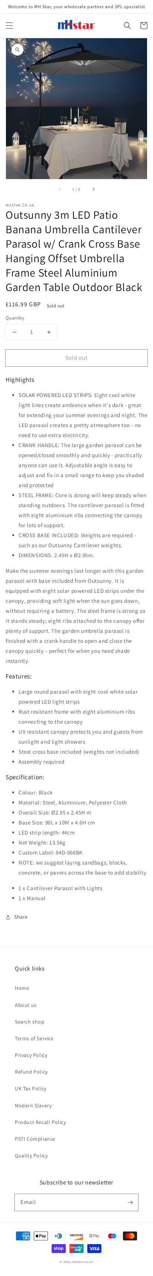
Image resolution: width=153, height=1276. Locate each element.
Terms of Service (34, 1038)
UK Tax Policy (30, 1088)
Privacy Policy (31, 1055)
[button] (9, 25)
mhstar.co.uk (82, 1262)
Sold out (76, 357)
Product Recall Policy (40, 1122)
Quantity (15, 318)
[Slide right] (93, 189)
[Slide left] (60, 189)
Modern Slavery (33, 1105)
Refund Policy (31, 1071)
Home (22, 988)
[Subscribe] (130, 1202)
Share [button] (21, 916)
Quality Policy (31, 1155)
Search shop (30, 1021)
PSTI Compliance (35, 1138)
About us (26, 1005)
